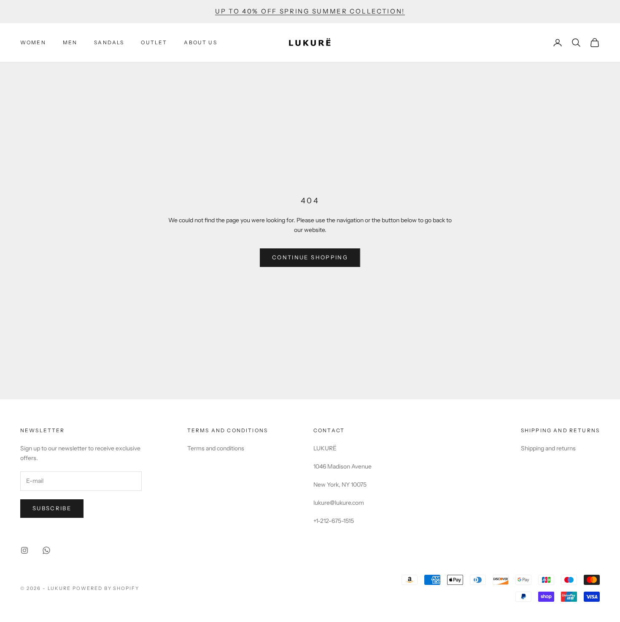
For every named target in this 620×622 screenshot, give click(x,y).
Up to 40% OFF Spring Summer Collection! (310, 11)
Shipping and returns (548, 448)
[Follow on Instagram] (24, 550)
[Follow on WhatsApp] (46, 550)
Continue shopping (310, 257)
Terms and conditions (215, 448)
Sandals (109, 42)
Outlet (154, 42)
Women (33, 42)
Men (70, 42)
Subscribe (51, 508)
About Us (200, 42)
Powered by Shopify (106, 588)
